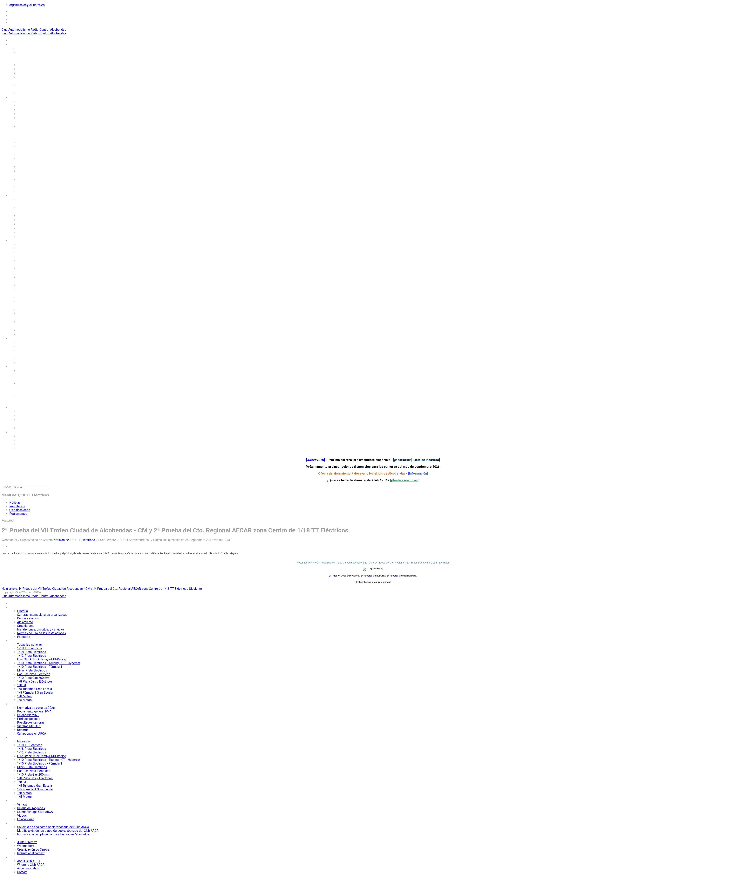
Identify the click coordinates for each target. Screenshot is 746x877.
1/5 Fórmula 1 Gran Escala (32, 181)
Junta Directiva (29, 411)
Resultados (17, 506)
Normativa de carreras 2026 (35, 201)
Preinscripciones (30, 219)
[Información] (418, 473)
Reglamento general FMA (33, 209)
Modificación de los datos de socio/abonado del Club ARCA (36, 387)
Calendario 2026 (30, 215)
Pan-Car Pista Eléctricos (28, 148)
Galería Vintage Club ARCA (33, 352)
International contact (34, 427)
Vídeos (22, 358)
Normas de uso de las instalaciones (34, 87)
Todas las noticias (31, 101)
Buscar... (7, 487)
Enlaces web (27, 362)
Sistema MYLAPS (31, 228)
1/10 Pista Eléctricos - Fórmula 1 (35, 136)
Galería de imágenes (33, 346)
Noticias (15, 502)
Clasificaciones (19, 510)
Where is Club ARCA (33, 440)
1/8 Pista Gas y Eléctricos (29, 160)
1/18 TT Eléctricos (31, 105)
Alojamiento (26, 68)
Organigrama (27, 73)
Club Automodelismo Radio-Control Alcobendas (34, 29)
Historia (23, 48)
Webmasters (27, 415)
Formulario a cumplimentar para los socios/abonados (35, 399)
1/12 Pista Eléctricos (34, 113)
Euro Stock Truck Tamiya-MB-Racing (32, 119)
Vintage (23, 342)
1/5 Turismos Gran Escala (32, 172)
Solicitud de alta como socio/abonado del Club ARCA (36, 374)
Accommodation (30, 444)
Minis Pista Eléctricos (34, 142)
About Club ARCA (30, 436)
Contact (23, 448)
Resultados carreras (33, 223)
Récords (23, 232)
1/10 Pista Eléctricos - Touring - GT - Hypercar (35, 128)
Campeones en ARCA (33, 236)
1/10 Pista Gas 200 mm (35, 154)
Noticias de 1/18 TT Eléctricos (74, 540)
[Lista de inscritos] (426, 460)
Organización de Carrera (30, 421)
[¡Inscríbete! (402, 460)
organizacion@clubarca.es (27, 5)
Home (13, 40)
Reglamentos (18, 514)
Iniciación (25, 244)
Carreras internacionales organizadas (29, 56)
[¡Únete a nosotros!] (404, 480)
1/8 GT (22, 166)
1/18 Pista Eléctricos (34, 109)
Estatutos (25, 93)
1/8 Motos (25, 187)
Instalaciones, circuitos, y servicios (34, 79)
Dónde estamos (29, 64)
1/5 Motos (25, 191)
